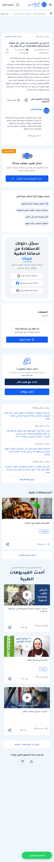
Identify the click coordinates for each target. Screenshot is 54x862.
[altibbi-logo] (37, 4)
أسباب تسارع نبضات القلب (34, 711)
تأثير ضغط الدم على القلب (36, 216)
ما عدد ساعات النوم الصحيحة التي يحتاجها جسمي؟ (27, 609)
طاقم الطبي (36, 109)
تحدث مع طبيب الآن (27, 382)
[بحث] (17, 4)
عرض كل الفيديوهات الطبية (27, 744)
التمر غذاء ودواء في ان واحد (37, 523)
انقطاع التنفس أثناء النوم (36, 223)
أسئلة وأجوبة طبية (39, 14)
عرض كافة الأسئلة (27, 479)
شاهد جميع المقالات (27, 555)
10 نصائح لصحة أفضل (37, 660)
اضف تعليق (25, 339)
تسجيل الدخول (8, 4)
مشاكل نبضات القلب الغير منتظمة (32, 210)
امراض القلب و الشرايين (22, 14)
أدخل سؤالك (27, 391)
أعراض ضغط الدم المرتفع (33, 203)
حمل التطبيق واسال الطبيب (29, 178)
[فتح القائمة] (49, 5)
